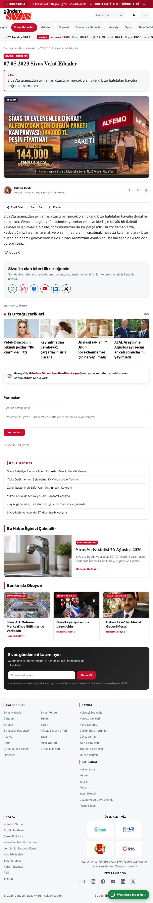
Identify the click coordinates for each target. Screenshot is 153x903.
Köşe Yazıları (49, 742)
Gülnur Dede (22, 188)
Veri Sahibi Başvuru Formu (20, 848)
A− (32, 207)
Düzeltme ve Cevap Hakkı (96, 799)
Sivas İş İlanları (50, 748)
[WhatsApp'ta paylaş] (146, 190)
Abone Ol (86, 675)
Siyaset (64, 27)
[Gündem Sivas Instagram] (93, 881)
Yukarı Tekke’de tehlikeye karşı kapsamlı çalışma (38, 496)
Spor (128, 27)
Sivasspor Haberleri (89, 27)
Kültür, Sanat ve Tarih (54, 730)
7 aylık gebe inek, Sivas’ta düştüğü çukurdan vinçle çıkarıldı (46, 504)
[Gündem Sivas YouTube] (113, 881)
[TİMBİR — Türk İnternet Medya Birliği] (100, 829)
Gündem (46, 27)
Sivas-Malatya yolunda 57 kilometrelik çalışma (37, 512)
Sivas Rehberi (49, 712)
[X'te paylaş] (137, 190)
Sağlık (45, 724)
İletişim (83, 781)
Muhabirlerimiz (88, 754)
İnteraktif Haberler (91, 748)
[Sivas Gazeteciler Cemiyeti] (100, 848)
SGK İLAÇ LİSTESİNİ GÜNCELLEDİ (100, 4)
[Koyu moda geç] (134, 15)
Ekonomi (9, 754)
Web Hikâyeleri (89, 742)
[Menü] (145, 15)
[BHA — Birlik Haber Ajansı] (129, 829)
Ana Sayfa (10, 48)
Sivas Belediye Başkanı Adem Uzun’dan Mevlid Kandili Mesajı (46, 471)
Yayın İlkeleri (87, 793)
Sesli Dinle (17, 207)
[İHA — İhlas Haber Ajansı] (129, 848)
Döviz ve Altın (88, 736)
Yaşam (45, 736)
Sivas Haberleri (24, 27)
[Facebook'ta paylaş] (129, 190)
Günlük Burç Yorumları (93, 730)
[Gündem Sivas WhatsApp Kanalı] (83, 881)
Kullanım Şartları (14, 824)
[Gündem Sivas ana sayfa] (18, 15)
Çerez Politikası (14, 836)
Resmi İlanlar (87, 805)
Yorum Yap (14, 432)
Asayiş (113, 27)
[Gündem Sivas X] (133, 881)
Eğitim (45, 718)
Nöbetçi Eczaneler (91, 712)
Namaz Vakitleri (89, 718)
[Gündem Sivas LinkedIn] (123, 881)
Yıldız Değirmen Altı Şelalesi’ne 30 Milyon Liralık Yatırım (42, 479)
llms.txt (8, 878)
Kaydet (57, 207)
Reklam (84, 787)
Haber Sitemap (13, 866)
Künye (83, 775)
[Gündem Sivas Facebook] (103, 881)
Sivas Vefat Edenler (16, 748)
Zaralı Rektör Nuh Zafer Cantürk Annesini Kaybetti (39, 487)
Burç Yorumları (13, 860)
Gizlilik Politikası (14, 830)
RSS (6, 872)
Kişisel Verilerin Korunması (20, 842)
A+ (40, 207)
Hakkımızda (87, 769)
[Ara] (121, 15)
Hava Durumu (88, 724)
